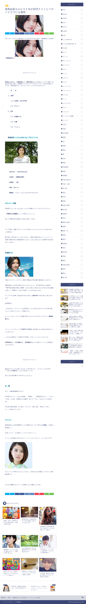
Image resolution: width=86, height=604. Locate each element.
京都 (72, 129)
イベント (72, 56)
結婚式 (72, 243)
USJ (72, 22)
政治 (72, 192)
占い (72, 141)
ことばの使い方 (72, 39)
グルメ (72, 69)
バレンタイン (72, 90)
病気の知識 (72, 222)
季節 (72, 162)
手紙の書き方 (72, 180)
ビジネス (72, 95)
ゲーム (72, 73)
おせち (72, 26)
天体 (72, 158)
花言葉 (72, 252)
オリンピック (72, 60)
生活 (72, 218)
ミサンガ (72, 111)
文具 (72, 196)
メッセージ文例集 (72, 116)
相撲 (72, 226)
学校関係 (72, 167)
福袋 (72, 235)
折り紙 (72, 188)
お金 (72, 35)
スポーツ (72, 78)
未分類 (72, 209)
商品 (72, 150)
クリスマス (72, 65)
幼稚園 (72, 175)
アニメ (72, 52)
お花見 (72, 31)
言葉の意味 (72, 265)
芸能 (7, 5)
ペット (72, 99)
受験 (72, 145)
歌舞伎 (72, 214)
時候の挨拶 (72, 205)
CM (72, 9)
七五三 (72, 124)
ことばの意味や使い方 (72, 44)
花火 (72, 247)
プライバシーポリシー (9, 601)
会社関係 (72, 133)
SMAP (72, 18)
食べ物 (72, 277)
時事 (72, 201)
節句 (72, 239)
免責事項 (19, 601)
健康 (72, 137)
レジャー (72, 120)
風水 (72, 273)
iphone (72, 14)
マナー (72, 107)
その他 (72, 48)
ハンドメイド (72, 86)
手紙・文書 (72, 184)
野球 (72, 269)
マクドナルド (72, 103)
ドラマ (72, 82)
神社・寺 (72, 230)
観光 (72, 260)
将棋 (72, 171)
